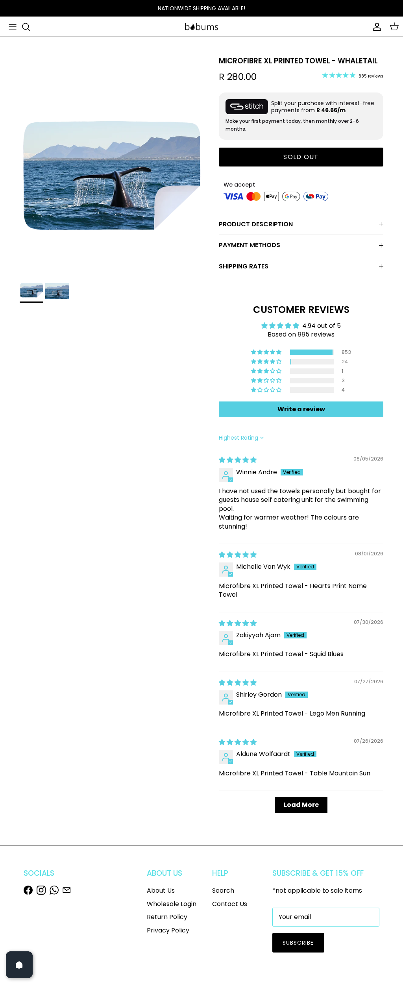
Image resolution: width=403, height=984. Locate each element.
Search (223, 890)
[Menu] (12, 26)
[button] (267, 352)
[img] (238, 459)
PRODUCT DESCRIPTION (256, 224)
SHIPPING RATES (243, 266)
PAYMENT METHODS (249, 245)
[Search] (26, 26)
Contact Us (229, 903)
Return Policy (167, 916)
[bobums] (201, 26)
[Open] (19, 964)
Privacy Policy (168, 930)
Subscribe (298, 943)
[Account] (375, 26)
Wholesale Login (171, 903)
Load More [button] (301, 804)
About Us (161, 890)
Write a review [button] (301, 409)
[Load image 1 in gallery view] (111, 180)
